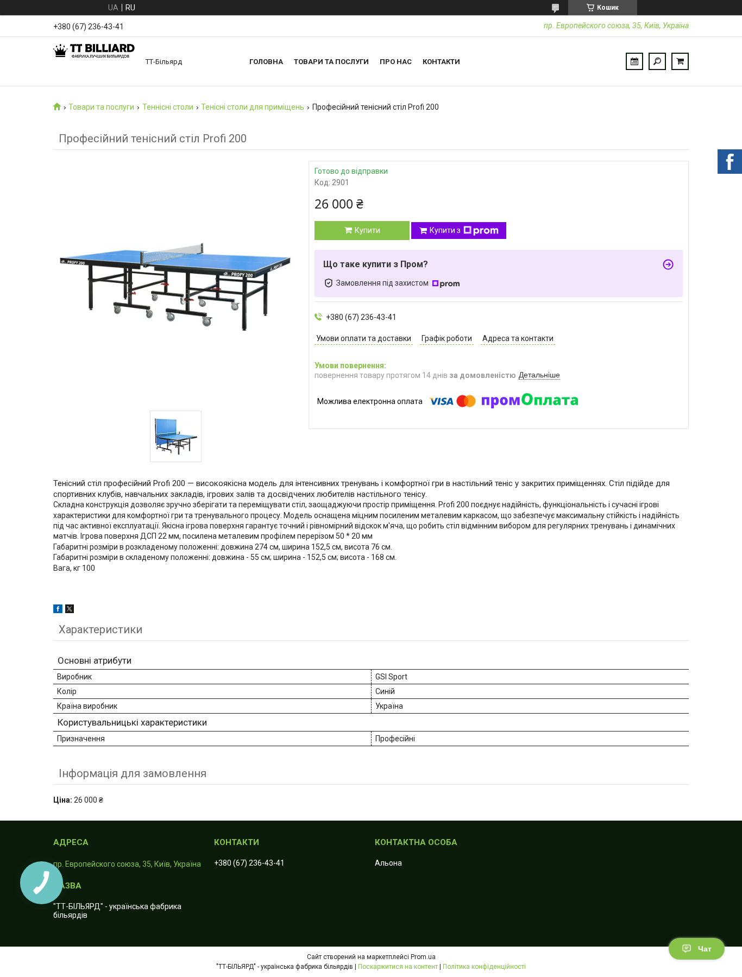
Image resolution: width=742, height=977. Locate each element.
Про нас (396, 62)
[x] (69, 610)
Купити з (445, 230)
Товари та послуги (331, 62)
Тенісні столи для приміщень (252, 107)
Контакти (441, 62)
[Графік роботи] (634, 61)
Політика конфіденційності (484, 966)
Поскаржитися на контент (398, 966)
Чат (705, 948)
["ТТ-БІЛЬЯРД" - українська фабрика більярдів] (94, 61)
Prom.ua (423, 957)
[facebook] (57, 610)
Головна (266, 62)
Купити (367, 230)
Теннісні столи (167, 107)
